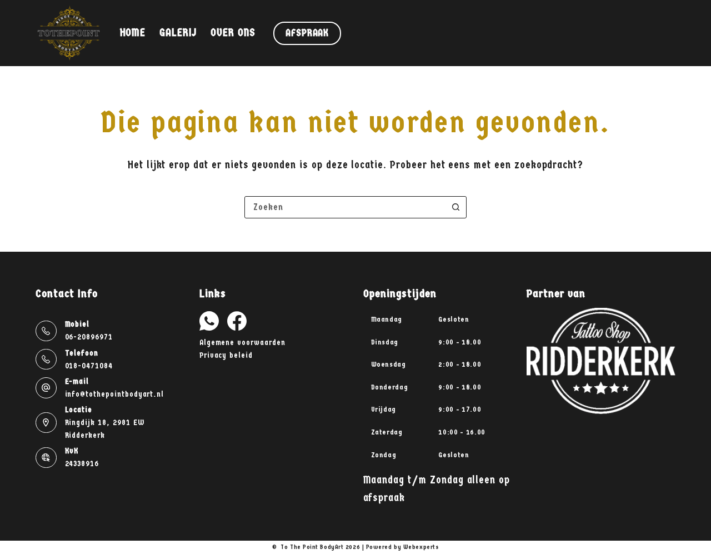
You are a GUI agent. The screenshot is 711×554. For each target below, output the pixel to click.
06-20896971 (89, 337)
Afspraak (307, 33)
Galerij (178, 33)
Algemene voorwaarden (242, 342)
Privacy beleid (226, 355)
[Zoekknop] (455, 207)
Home (133, 33)
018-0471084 (89, 366)
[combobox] (345, 207)
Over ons (233, 33)
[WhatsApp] (209, 321)
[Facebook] (237, 321)
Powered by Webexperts (402, 547)
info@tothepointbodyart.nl (114, 394)
